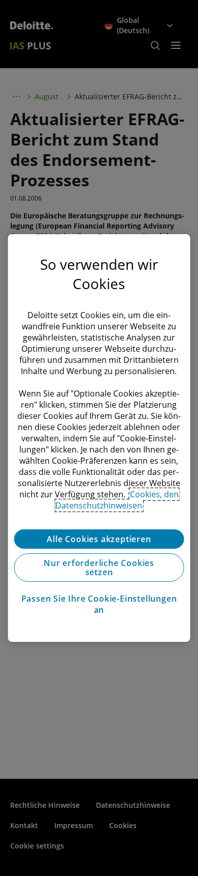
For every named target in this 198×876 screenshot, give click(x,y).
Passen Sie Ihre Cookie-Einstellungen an (99, 604)
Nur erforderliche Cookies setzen (99, 567)
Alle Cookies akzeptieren (99, 539)
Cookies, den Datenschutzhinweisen (117, 500)
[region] (99, 438)
